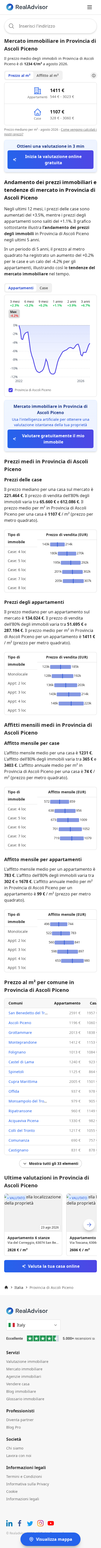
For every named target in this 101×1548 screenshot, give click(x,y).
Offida (14, 1091)
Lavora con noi (18, 1455)
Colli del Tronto (22, 1130)
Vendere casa (18, 1383)
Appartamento (67, 1003)
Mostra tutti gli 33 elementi (53, 1163)
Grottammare (20, 1032)
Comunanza (19, 1140)
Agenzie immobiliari (23, 1376)
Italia (19, 1287)
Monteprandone (23, 1042)
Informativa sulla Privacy (27, 1483)
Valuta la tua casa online (54, 1266)
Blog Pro (13, 1427)
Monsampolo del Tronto (29, 1101)
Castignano (18, 1150)
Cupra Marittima (23, 1081)
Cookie (12, 1491)
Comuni (16, 1003)
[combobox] (50, 26)
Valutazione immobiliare (27, 1361)
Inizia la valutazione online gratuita (53, 160)
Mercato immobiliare (24, 1368)
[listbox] (50, 1224)
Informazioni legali (22, 1498)
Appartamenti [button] (20, 287)
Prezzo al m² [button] (19, 75)
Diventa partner (20, 1419)
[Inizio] (6, 1287)
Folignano (17, 1052)
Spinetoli (16, 1071)
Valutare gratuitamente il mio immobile (53, 439)
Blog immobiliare (21, 1391)
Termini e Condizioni (24, 1476)
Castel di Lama (21, 1061)
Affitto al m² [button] (48, 75)
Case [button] (44, 287)
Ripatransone (20, 1110)
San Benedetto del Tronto (31, 1012)
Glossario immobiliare (25, 1398)
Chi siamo (14, 1448)
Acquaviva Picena (24, 1120)
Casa (94, 1003)
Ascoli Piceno (20, 1022)
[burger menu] (89, 7)
